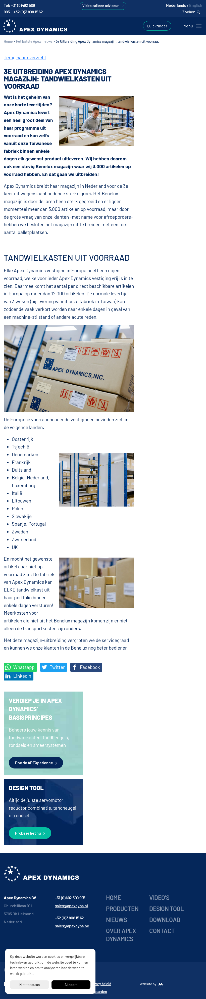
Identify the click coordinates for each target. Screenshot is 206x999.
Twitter (57, 667)
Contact (162, 930)
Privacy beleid (100, 984)
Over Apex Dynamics (121, 934)
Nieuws (116, 919)
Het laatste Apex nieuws (34, 41)
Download (164, 919)
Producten (122, 908)
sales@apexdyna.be (72, 925)
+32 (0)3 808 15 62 (28, 11)
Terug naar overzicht (25, 57)
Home (8, 41)
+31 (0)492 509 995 (70, 897)
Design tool (166, 908)
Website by (148, 984)
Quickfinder (157, 25)
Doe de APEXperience (34, 762)
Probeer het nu (28, 833)
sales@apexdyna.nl (71, 905)
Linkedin (21, 676)
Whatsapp (23, 667)
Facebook (89, 667)
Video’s (159, 897)
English (195, 5)
